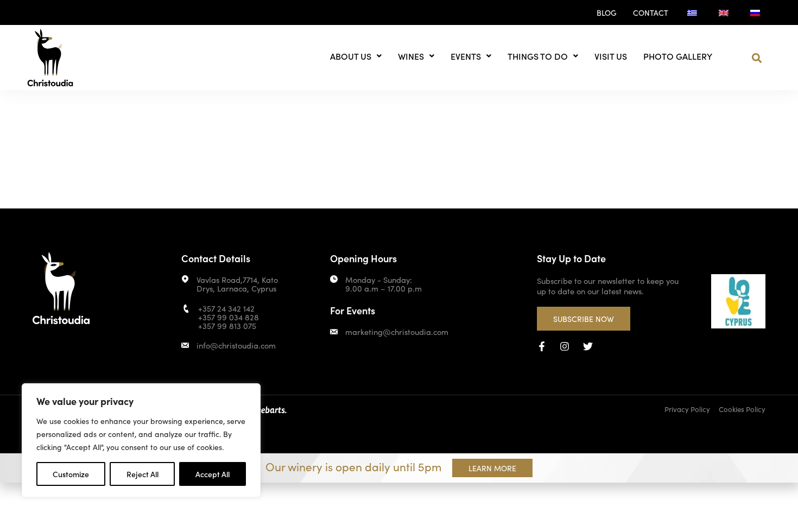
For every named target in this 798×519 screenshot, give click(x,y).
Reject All (142, 474)
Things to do (538, 56)
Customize (71, 474)
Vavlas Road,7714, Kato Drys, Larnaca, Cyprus (237, 284)
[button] (757, 58)
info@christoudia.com (236, 345)
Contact (650, 12)
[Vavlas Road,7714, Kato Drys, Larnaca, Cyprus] (185, 279)
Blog (607, 12)
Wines (411, 56)
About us (350, 56)
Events (466, 56)
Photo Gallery (677, 56)
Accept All (212, 474)
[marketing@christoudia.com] (334, 332)
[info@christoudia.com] (185, 345)
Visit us (610, 56)
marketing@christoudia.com (396, 331)
